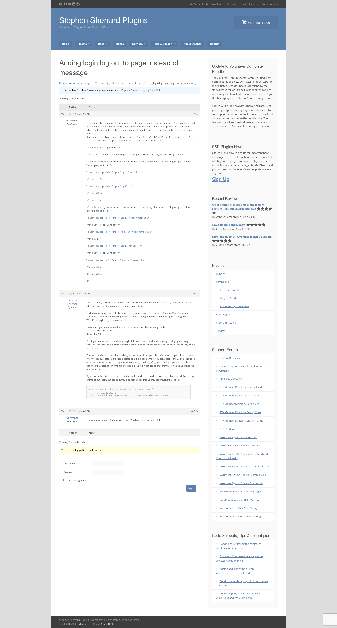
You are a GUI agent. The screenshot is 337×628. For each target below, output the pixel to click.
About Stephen (193, 44)
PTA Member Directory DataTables (239, 404)
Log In (191, 488)
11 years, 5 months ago (133, 90)
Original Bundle (229, 298)
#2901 (194, 293)
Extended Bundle (230, 290)
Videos (119, 44)
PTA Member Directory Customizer (240, 395)
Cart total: (258, 23)
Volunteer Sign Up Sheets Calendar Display (244, 466)
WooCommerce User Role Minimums (241, 500)
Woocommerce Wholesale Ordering (240, 516)
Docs (101, 44)
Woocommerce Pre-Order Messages (240, 491)
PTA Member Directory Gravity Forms (241, 420)
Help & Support (163, 44)
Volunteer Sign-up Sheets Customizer (241, 483)
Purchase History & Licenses (242, 4)
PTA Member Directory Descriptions (240, 412)
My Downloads (214, 4)
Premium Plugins (226, 322)
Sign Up (220, 178)
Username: (69, 463)
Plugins (82, 44)
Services (137, 44)
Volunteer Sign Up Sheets (234, 306)
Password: (68, 472)
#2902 (194, 411)
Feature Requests (85, 83)
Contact (214, 44)
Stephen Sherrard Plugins (103, 19)
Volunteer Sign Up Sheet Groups (238, 437)
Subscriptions (270, 4)
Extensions (222, 281)
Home (65, 44)
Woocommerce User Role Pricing (238, 508)
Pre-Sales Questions (231, 378)
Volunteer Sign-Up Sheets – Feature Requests (119, 83)
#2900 (194, 114)
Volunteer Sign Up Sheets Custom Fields (243, 475)
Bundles (220, 273)
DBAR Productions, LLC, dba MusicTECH (91, 624)
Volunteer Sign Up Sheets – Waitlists (240, 445)
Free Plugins (223, 314)
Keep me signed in (76, 480)
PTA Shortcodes (229, 429)
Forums (71, 83)
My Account (196, 4)
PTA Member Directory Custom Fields (241, 387)
